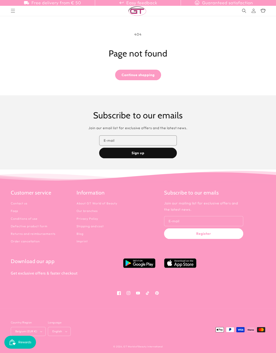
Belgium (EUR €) (26, 331)
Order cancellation (25, 241)
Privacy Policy (87, 219)
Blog (80, 234)
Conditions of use (24, 219)
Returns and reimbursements (33, 234)
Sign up (138, 153)
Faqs (14, 211)
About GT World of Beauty (97, 203)
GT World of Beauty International (143, 346)
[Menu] (13, 11)
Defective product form (29, 226)
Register (203, 233)
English (57, 331)
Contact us (19, 203)
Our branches (87, 211)
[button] (244, 11)
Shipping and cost (90, 226)
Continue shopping (138, 75)
